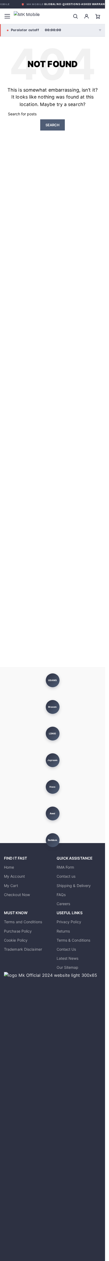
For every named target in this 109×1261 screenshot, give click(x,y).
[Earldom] (52, 840)
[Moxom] (52, 707)
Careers (63, 903)
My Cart (11, 885)
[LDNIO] (52, 733)
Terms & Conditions (73, 940)
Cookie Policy (16, 940)
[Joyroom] (52, 760)
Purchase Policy (18, 931)
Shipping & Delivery (74, 885)
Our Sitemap (68, 967)
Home (9, 867)
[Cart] (97, 16)
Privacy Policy (69, 922)
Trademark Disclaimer (23, 949)
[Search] (75, 16)
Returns (63, 931)
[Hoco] (52, 787)
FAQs (61, 894)
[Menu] (7, 16)
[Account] (86, 16)
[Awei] (52, 813)
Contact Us (66, 949)
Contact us (66, 876)
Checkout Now (17, 894)
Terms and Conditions (23, 922)
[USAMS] (52, 680)
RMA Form (65, 867)
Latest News (68, 958)
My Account (14, 876)
